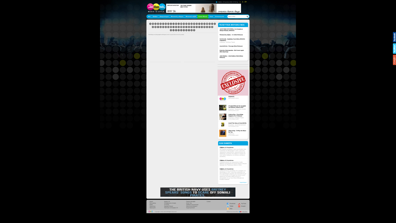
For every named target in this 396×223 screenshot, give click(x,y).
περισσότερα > (243, 182)
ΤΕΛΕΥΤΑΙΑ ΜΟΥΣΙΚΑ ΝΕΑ (232, 25)
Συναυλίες (166, 204)
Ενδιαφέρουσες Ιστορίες (170, 203)
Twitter (231, 206)
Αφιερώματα (153, 207)
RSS (231, 208)
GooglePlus (394, 60)
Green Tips (189, 203)
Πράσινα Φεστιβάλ (190, 201)
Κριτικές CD (167, 201)
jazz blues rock (156, 8)
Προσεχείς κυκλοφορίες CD (171, 207)
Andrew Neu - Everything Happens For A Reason (235, 115)
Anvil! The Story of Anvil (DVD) (237, 123)
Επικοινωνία (219, 16)
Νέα (149, 16)
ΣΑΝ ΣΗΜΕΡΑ (225, 143)
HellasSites (245, 211)
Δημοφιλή (231, 96)
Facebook (232, 203)
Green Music (202, 16)
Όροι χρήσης (153, 203)
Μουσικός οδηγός (177, 16)
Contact (209, 201)
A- (240, 2)
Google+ (243, 206)
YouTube (243, 203)
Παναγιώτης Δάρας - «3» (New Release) (231, 35)
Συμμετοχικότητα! (190, 207)
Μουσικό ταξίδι (191, 16)
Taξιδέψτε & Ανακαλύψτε (192, 204)
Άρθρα (155, 16)
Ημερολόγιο (152, 206)
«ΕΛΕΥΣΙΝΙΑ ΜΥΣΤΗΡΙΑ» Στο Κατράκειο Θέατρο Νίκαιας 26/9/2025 (231, 29)
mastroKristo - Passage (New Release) (231, 46)
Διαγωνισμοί (164, 16)
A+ (246, 2)
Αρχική (151, 201)
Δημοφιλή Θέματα (168, 206)
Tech (211, 16)
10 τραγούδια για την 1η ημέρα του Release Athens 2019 (237, 106)
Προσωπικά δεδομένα (191, 206)
